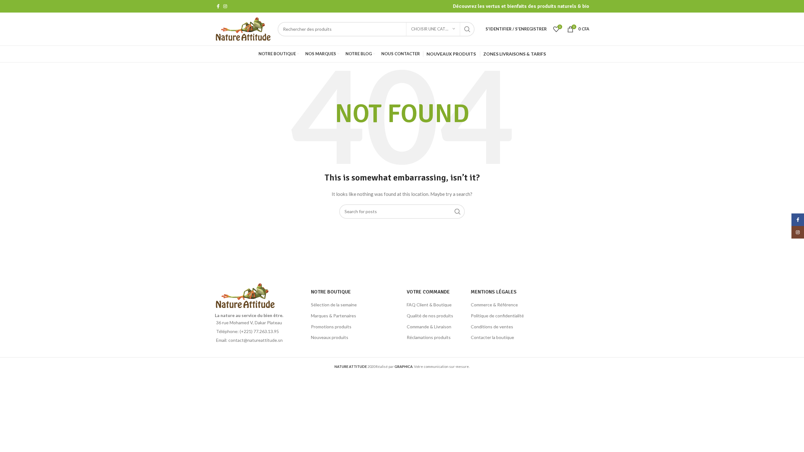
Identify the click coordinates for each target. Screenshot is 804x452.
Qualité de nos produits (430, 315)
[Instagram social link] (225, 6)
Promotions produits (331, 326)
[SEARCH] (467, 29)
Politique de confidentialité (497, 315)
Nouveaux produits (329, 337)
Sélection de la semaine (334, 304)
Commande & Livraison (429, 326)
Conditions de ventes (492, 326)
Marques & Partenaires (333, 315)
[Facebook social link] (218, 6)
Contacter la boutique (492, 337)
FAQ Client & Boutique (429, 304)
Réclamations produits (429, 337)
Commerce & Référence (494, 304)
